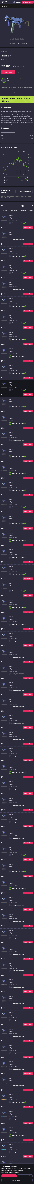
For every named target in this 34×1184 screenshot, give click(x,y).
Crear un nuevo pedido (25, 191)
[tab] (5, 210)
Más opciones (16, 1180)
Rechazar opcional (25, 1176)
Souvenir (28, 206)
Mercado (18, 2)
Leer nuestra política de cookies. (10, 1172)
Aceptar (9, 1176)
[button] (22, 44)
